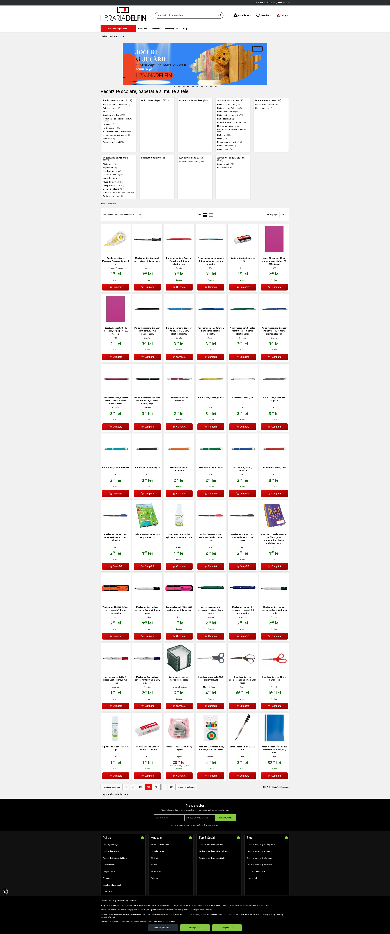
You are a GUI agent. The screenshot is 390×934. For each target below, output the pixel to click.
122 (140, 787)
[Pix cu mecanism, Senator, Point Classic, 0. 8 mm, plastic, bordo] (115, 392)
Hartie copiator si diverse (116, 104)
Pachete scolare (153, 157)
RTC (211, 268)
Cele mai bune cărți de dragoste (261, 844)
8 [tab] (206, 86)
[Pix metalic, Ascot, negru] (147, 462)
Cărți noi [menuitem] (142, 29)
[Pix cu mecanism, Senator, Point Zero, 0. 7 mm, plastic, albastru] (179, 322)
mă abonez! (225, 817)
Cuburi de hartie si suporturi (231, 122)
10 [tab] (215, 86)
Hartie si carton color (229, 104)
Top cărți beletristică (256, 871)
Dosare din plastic (113, 189)
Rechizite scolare (117, 100)
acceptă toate (227, 927)
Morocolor (211, 757)
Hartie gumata (225, 149)
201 (171, 787)
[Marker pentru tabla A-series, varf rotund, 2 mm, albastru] (147, 671)
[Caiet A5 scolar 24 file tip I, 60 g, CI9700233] (147, 529)
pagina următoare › (186, 787)
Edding (242, 757)
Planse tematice (264, 108)
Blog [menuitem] (185, 29)
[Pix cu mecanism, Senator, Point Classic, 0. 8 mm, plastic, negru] (147, 392)
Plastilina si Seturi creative (117, 131)
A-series (179, 547)
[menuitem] (118, 28)
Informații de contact (160, 844)
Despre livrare (109, 871)
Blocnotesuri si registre (230, 142)
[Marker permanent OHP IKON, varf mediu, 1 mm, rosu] (211, 529)
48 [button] (283, 215)
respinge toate (195, 927)
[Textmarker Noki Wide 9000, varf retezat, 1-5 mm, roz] (179, 601)
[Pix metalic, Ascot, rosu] (274, 462)
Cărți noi (154, 858)
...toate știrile (252, 878)
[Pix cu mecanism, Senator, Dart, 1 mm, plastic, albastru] (211, 322)
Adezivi (108, 112)
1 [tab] (174, 86)
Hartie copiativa (225, 119)
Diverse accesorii (226, 167)
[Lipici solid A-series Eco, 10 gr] (115, 741)
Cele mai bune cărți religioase (259, 858)
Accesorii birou (191, 157)
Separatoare (110, 167)
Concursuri (107, 878)
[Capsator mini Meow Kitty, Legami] (179, 741)
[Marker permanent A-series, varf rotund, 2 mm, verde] (211, 601)
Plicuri (222, 138)
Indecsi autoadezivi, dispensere (118, 192)
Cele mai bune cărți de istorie (259, 865)
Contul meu (243, 15)
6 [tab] (197, 86)
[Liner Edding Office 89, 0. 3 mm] (242, 741)
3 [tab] (183, 86)
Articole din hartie (231, 100)
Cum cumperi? (109, 865)
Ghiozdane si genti (155, 100)
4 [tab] (188, 86)
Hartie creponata (226, 145)
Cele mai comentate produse (211, 844)
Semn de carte (225, 164)
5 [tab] (192, 86)
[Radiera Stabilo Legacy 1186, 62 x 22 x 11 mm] (147, 741)
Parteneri (154, 878)
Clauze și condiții (110, 844)
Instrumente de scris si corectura (117, 120)
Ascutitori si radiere (114, 115)
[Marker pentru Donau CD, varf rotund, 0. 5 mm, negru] (147, 252)
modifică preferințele (163, 927)
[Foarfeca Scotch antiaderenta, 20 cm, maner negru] (242, 671)
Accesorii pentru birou (192, 161)
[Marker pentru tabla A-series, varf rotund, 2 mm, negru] (147, 601)
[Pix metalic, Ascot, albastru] (242, 462)
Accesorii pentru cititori (231, 159)
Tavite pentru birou (113, 196)
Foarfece (109, 138)
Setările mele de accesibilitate (212, 858)
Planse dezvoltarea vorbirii (268, 104)
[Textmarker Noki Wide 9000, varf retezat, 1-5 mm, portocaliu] (115, 601)
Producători (156, 871)
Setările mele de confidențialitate (213, 851)
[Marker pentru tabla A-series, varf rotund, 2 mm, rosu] (115, 671)
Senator (179, 268)
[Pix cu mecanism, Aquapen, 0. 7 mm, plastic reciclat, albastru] (211, 252)
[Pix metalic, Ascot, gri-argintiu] (274, 392)
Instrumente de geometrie (117, 135)
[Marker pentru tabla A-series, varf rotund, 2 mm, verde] (274, 601)
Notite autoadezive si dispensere (231, 130)
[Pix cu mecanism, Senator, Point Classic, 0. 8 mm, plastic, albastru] (274, 322)
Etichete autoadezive (228, 126)
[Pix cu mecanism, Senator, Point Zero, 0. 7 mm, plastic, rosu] (179, 252)
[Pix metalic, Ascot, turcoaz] (115, 462)
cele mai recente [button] (126, 215)
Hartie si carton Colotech (229, 108)
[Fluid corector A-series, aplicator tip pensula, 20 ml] (179, 529)
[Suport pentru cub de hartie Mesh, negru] (179, 671)
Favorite (265, 15)
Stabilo (243, 268)
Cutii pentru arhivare (113, 185)
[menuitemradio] (210, 214)
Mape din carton (111, 178)
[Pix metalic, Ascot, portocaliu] (179, 462)
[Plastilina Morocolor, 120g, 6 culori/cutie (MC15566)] (211, 741)
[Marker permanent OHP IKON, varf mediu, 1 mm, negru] (242, 529)
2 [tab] (179, 86)
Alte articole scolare (193, 100)
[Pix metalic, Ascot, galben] (211, 392)
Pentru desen (112, 128)
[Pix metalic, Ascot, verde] (211, 462)
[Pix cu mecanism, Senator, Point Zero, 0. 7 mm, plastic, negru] (147, 322)
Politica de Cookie (261, 905)
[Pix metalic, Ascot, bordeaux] (179, 392)
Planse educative (268, 100)
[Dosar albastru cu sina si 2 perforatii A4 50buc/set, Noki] (274, 741)
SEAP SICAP (108, 892)
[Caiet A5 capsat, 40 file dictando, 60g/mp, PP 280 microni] (115, 322)
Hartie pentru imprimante (230, 115)
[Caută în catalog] (220, 15)
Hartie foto (224, 135)
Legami (179, 757)
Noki (115, 617)
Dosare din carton (113, 175)
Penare (108, 124)
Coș (282, 15)
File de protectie (112, 171)
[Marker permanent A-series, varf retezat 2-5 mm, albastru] (242, 601)
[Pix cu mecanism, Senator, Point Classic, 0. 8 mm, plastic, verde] (242, 322)
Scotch (242, 687)
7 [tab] (201, 86)
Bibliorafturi (110, 164)
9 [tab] (211, 86)
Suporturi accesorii (113, 142)
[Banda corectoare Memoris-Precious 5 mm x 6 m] (115, 252)
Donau (147, 268)
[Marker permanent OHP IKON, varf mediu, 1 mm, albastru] (115, 529)
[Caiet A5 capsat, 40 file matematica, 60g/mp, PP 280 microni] (274, 252)
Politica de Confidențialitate (262, 914)
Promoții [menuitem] (156, 29)
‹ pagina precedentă (111, 787)
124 (156, 787)
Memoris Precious (115, 268)
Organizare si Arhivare (115, 159)
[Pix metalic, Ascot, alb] (242, 392)
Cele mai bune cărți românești (260, 851)
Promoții (154, 865)
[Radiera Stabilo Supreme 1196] (242, 252)
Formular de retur (158, 851)
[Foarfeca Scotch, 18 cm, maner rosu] (274, 671)
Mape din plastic (113, 182)
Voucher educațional (112, 885)
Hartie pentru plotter (227, 112)
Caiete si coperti (112, 108)
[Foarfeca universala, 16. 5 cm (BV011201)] (211, 671)
